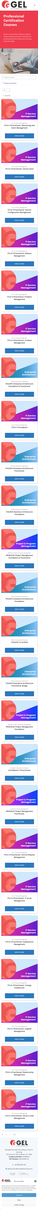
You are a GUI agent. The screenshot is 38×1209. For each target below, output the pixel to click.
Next (14, 1135)
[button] (35, 1181)
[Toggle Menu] (34, 5)
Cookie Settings (19, 1205)
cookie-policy (29, 1190)
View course (19, 136)
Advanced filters (10, 83)
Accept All (19, 1195)
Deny (19, 1200)
